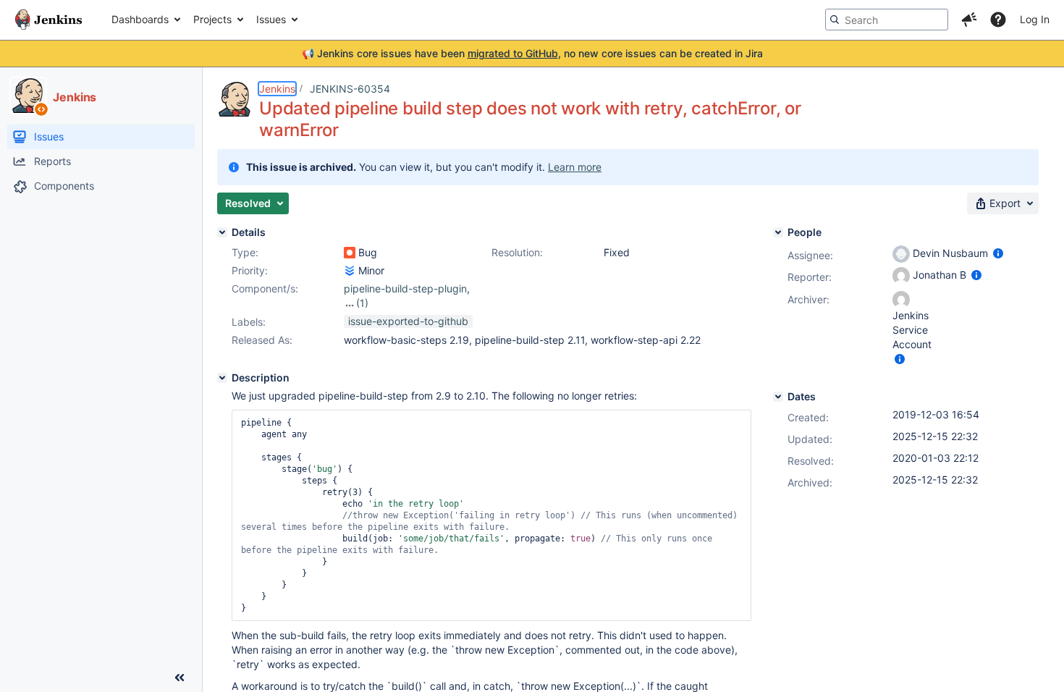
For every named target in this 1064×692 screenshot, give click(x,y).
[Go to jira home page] (48, 19)
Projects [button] (212, 19)
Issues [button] (271, 19)
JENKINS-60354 (350, 89)
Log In (1035, 19)
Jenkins (277, 89)
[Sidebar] (179, 677)
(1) (362, 303)
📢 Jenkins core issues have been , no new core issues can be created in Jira (532, 53)
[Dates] (778, 397)
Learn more (574, 167)
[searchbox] (886, 19)
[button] (969, 19)
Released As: (262, 340)
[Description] (222, 378)
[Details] (222, 232)
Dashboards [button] (140, 19)
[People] (778, 232)
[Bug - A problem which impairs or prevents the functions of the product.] (349, 252)
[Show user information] (998, 253)
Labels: (249, 322)
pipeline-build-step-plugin (405, 288)
